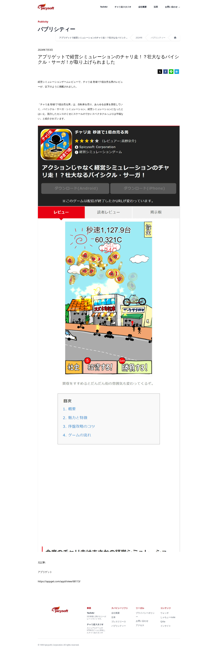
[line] (171, 71)
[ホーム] (175, 37)
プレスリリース (118, 621)
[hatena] (177, 71)
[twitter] (160, 71)
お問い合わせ (172, 6)
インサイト (165, 625)
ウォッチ (164, 612)
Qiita (162, 621)
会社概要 (142, 6)
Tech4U (104, 6)
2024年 (139, 37)
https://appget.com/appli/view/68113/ (59, 581)
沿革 (156, 6)
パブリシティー (158, 37)
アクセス (140, 625)
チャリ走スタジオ (123, 6)
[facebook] (165, 71)
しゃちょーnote (167, 617)
